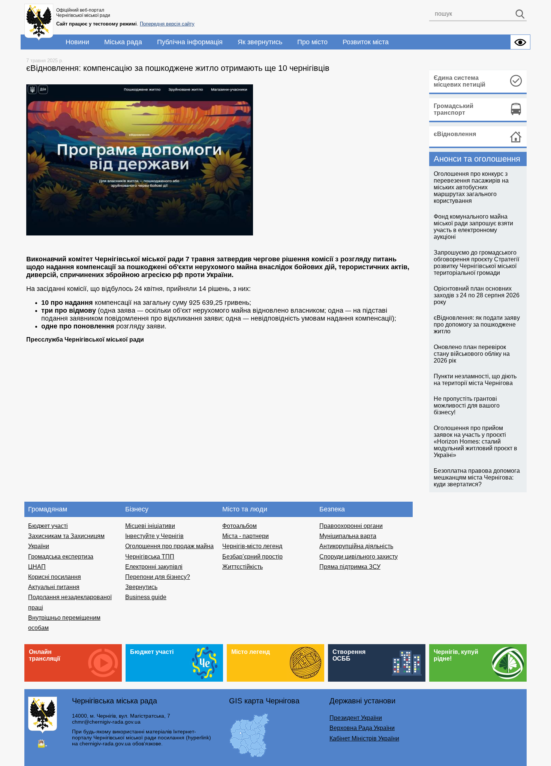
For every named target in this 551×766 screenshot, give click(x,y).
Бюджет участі (48, 526)
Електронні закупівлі (154, 567)
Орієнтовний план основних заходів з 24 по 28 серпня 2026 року (477, 295)
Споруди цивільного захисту (358, 556)
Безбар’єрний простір (252, 556)
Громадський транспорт (453, 109)
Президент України (355, 718)
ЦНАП (37, 567)
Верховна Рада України (362, 728)
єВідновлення (455, 134)
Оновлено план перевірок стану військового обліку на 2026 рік (472, 354)
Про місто (312, 42)
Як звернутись (260, 42)
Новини (77, 42)
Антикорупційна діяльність (356, 546)
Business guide (145, 597)
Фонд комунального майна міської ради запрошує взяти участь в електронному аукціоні (473, 226)
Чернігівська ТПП (149, 556)
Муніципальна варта (347, 536)
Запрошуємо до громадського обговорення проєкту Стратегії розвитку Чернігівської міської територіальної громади (476, 262)
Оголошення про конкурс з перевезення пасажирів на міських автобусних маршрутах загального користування (471, 187)
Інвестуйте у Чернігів (154, 536)
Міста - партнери (245, 536)
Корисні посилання (54, 577)
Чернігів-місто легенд (252, 546)
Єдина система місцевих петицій (459, 81)
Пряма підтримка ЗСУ (349, 567)
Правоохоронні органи (351, 526)
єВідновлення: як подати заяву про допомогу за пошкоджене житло (477, 324)
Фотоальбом (239, 526)
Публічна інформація (190, 42)
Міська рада (123, 42)
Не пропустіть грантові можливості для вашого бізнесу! (467, 405)
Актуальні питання (53, 587)
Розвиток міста (366, 42)
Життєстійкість (242, 567)
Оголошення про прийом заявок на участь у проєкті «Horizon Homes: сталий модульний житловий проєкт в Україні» (475, 441)
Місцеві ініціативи (150, 526)
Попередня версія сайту (167, 24)
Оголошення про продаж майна (169, 546)
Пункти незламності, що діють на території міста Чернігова (475, 379)
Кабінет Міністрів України (364, 738)
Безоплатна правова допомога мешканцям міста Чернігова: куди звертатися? (477, 477)
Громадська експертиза (60, 556)
